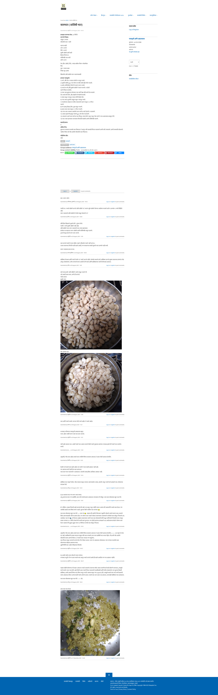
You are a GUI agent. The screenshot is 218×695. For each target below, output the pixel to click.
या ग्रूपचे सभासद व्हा (134, 52)
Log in (65, 191)
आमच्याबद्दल (131, 683)
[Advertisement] (92, 173)
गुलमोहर (130, 15)
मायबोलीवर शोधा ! (134, 79)
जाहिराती (90, 681)
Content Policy (131, 689)
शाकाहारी (68, 141)
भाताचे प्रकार (72, 145)
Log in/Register (134, 29)
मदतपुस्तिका (153, 15)
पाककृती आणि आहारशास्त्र (79, 147)
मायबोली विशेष (141, 15)
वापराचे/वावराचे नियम (115, 683)
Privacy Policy (123, 689)
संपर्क (136, 683)
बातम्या (96, 681)
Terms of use (114, 689)
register (75, 191)
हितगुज (103, 15)
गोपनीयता (124, 683)
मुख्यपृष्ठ (67, 20)
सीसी (102, 681)
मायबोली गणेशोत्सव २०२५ (117, 15)
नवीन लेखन (93, 15)
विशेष (83, 681)
